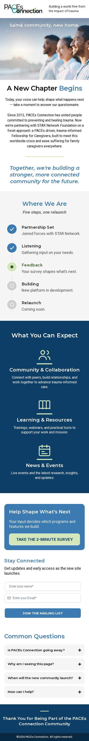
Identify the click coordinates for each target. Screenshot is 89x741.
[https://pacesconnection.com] (23, 8)
